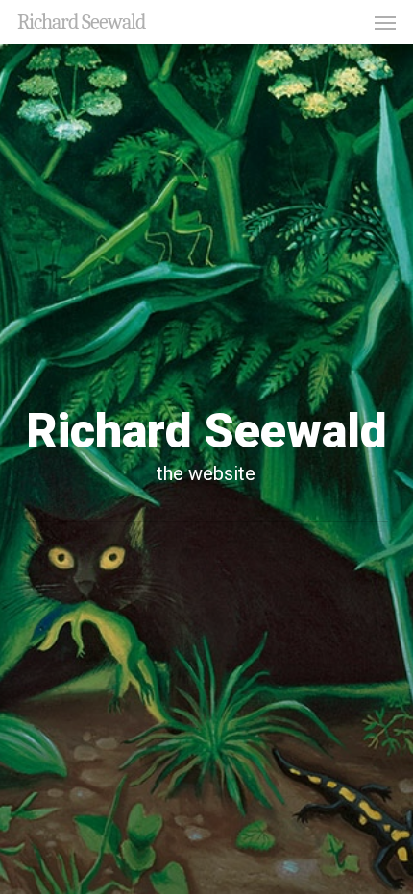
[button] (385, 22)
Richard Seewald (81, 22)
